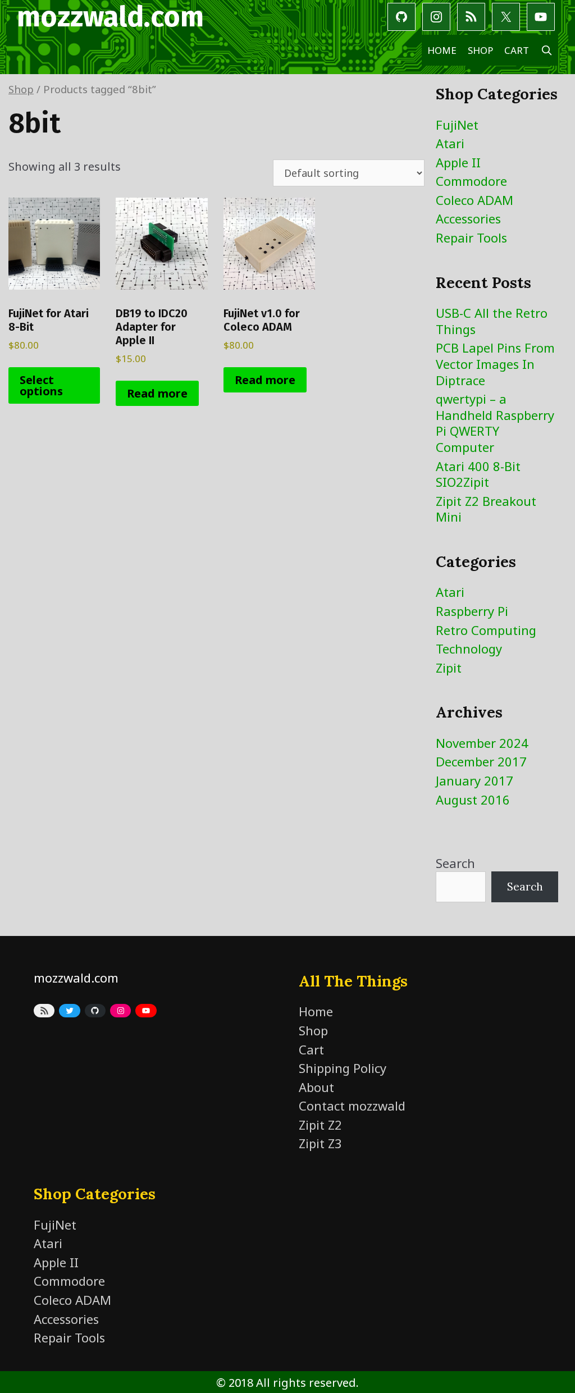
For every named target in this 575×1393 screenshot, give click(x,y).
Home (442, 50)
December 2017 (481, 761)
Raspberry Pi (472, 610)
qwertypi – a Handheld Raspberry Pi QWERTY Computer (495, 422)
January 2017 (474, 780)
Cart (516, 50)
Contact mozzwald (352, 1105)
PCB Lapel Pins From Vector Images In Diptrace (495, 363)
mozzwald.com (110, 17)
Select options (41, 385)
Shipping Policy (342, 1067)
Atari (450, 143)
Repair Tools (471, 237)
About (316, 1087)
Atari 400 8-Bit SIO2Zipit (478, 474)
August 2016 (473, 799)
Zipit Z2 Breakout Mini (486, 509)
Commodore (471, 180)
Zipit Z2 (320, 1124)
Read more (157, 393)
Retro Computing (486, 630)
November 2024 (482, 742)
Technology (469, 648)
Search (455, 863)
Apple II (458, 162)
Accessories (468, 218)
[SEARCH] (546, 50)
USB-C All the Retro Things (491, 320)
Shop (480, 50)
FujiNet (457, 124)
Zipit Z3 (320, 1143)
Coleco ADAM (474, 199)
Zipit (449, 667)
